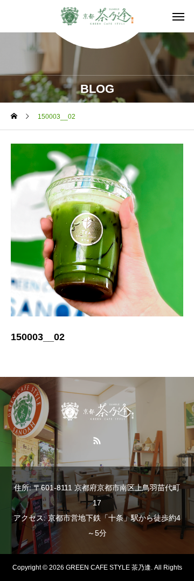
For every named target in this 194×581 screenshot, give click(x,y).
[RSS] (97, 440)
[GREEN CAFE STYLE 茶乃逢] (97, 16)
